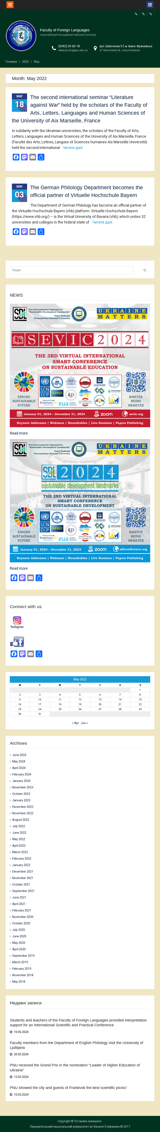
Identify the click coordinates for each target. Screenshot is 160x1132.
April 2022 (19, 845)
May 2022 (18, 839)
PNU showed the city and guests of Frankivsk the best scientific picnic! (68, 1088)
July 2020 (18, 929)
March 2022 (20, 852)
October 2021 (21, 884)
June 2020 (19, 936)
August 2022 (20, 819)
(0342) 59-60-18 (69, 46)
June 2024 (19, 755)
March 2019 (20, 962)
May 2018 (18, 981)
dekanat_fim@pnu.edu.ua (73, 50)
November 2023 (22, 787)
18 (60, 704)
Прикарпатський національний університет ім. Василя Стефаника (75, 1126)
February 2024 (21, 774)
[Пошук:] (73, 270)
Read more (19, 433)
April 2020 (19, 949)
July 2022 (18, 826)
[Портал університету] (136, 13)
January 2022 (21, 865)
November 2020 (22, 917)
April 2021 (19, 904)
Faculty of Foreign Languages (65, 30)
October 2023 (21, 793)
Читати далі (73, 147)
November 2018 (22, 975)
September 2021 (23, 891)
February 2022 (21, 858)
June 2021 (19, 897)
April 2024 (19, 768)
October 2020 (21, 923)
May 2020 (18, 942)
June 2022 (19, 832)
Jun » (84, 723)
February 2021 (21, 910)
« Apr (75, 723)
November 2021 (22, 878)
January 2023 (21, 800)
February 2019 (21, 968)
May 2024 (18, 761)
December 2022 (22, 806)
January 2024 (21, 781)
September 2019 (23, 955)
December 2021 (22, 871)
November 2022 (22, 813)
